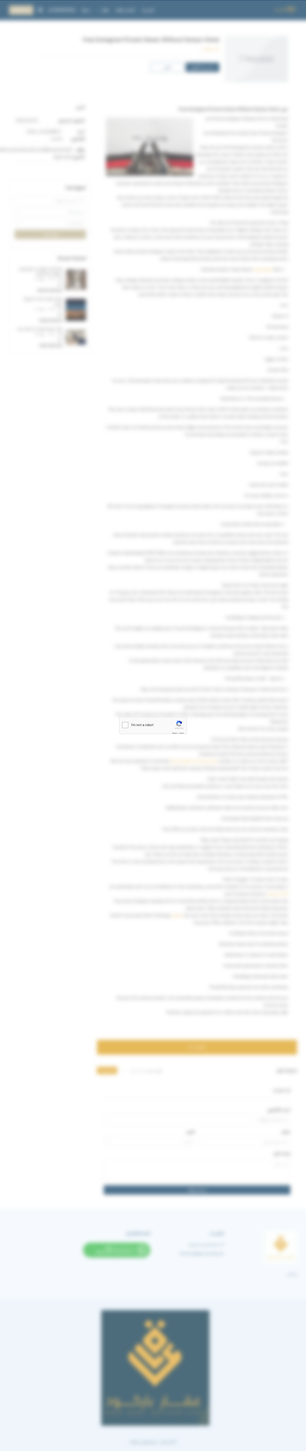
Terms (181, 733)
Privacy (174, 733)
